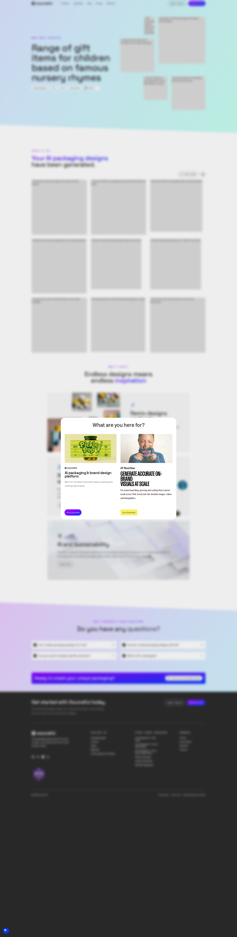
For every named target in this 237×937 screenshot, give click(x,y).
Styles (94, 746)
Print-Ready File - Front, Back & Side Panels (145, 752)
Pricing (183, 738)
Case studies (185, 742)
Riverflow (184, 746)
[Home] (42, 3)
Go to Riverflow (128, 512)
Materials (95, 750)
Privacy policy (163, 795)
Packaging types (98, 738)
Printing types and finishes (103, 753)
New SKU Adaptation (144, 765)
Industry (95, 742)
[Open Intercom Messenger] (6, 931)
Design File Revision (144, 761)
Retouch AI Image (143, 757)
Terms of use (176, 795)
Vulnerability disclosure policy (194, 795)
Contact (183, 750)
